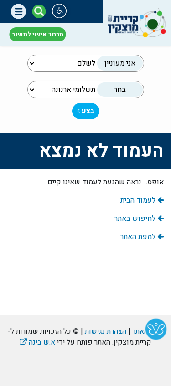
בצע (87, 111)
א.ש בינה (37, 342)
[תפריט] (18, 11)
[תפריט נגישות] (59, 11)
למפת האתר (138, 236)
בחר (120, 89)
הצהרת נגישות (105, 331)
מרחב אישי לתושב (37, 34)
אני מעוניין (119, 63)
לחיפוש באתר (135, 218)
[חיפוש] (39, 11)
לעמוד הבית (138, 200)
